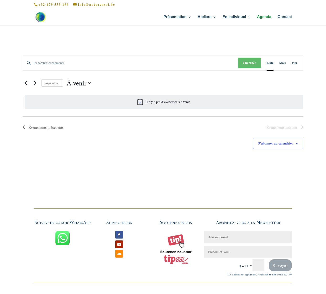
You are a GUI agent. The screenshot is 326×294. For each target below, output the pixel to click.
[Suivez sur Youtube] (119, 244)
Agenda (264, 17)
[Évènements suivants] (35, 83)
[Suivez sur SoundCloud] (119, 254)
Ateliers (204, 17)
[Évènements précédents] (25, 83)
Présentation (175, 17)
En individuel (234, 17)
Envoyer (280, 265)
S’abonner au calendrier (275, 143)
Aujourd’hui (52, 83)
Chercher (249, 62)
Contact (285, 17)
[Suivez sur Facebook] (119, 235)
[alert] (164, 102)
